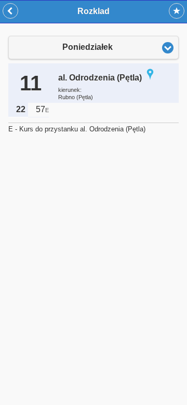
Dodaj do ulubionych (176, 11)
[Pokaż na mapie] (150, 77)
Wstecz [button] (10, 11)
